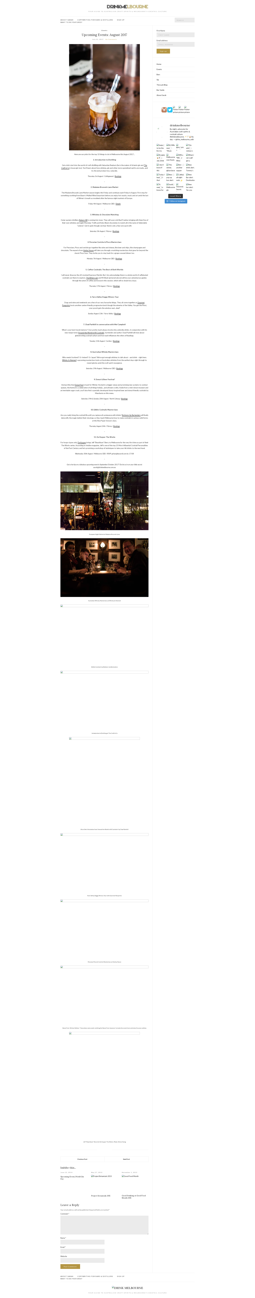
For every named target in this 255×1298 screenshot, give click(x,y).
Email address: (162, 40)
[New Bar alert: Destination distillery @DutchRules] (190, 177)
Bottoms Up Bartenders (131, 415)
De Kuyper (82, 442)
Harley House (88, 250)
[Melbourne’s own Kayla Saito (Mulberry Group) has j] (170, 158)
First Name (161, 31)
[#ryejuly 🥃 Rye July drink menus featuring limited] (161, 158)
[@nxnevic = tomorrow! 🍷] (180, 148)
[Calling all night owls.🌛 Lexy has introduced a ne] (180, 177)
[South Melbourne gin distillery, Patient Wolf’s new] (170, 187)
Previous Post (82, 1159)
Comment (64, 1214)
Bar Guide (160, 90)
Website (63, 1256)
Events (104, 30)
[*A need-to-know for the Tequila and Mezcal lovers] (161, 187)
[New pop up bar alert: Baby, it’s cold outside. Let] (170, 177)
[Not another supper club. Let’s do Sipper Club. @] (180, 167)
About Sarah (66, 20)
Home (159, 64)
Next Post (126, 1159)
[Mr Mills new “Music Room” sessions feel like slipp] (170, 148)
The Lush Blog (162, 85)
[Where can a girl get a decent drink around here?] (190, 158)
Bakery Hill (83, 220)
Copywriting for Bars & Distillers (95, 20)
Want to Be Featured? (71, 22)
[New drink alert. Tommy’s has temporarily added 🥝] (190, 167)
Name (63, 1238)
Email (63, 1247)
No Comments (111, 39)
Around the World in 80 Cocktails (91, 333)
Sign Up (120, 20)
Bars (158, 74)
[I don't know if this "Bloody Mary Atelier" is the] (161, 167)
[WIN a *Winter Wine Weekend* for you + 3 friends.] (180, 158)
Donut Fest (79, 385)
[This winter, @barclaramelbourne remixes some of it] (170, 167)
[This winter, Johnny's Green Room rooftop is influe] (190, 148)
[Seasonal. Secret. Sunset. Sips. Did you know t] (180, 187)
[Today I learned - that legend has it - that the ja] (161, 177)
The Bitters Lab (92, 278)
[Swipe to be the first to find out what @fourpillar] (161, 148)
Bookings (118, 176)
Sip (158, 80)
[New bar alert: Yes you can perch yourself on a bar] (190, 187)
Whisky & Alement (69, 360)
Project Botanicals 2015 (100, 1196)
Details (118, 204)
